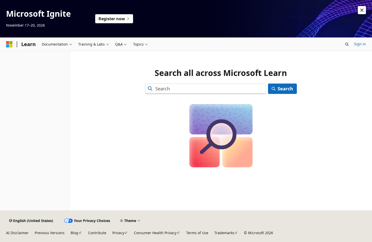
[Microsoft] (9, 44)
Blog (74, 232)
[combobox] (205, 89)
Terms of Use (197, 232)
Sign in (360, 44)
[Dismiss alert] (362, 10)
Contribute (97, 232)
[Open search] (347, 44)
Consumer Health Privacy (155, 232)
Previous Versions (50, 232)
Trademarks (224, 232)
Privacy (118, 232)
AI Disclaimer (17, 232)
